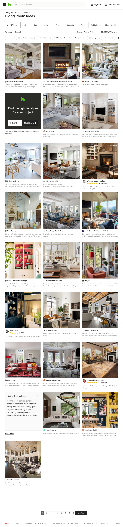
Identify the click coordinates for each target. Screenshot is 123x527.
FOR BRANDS (88, 523)
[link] (11, 12)
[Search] (16, 4)
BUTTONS (74, 523)
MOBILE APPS (42, 523)
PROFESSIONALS (59, 523)
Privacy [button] (103, 523)
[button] (4, 4)
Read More (9, 433)
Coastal (21, 38)
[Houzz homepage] (9, 4)
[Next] (119, 38)
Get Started (30, 123)
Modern (10, 38)
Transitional (79, 38)
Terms (118, 523)
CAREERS (28, 523)
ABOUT (17, 523)
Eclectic (32, 38)
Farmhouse (44, 38)
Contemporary (94, 38)
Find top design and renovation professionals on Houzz (22, 132)
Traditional (109, 38)
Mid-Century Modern (62, 38)
